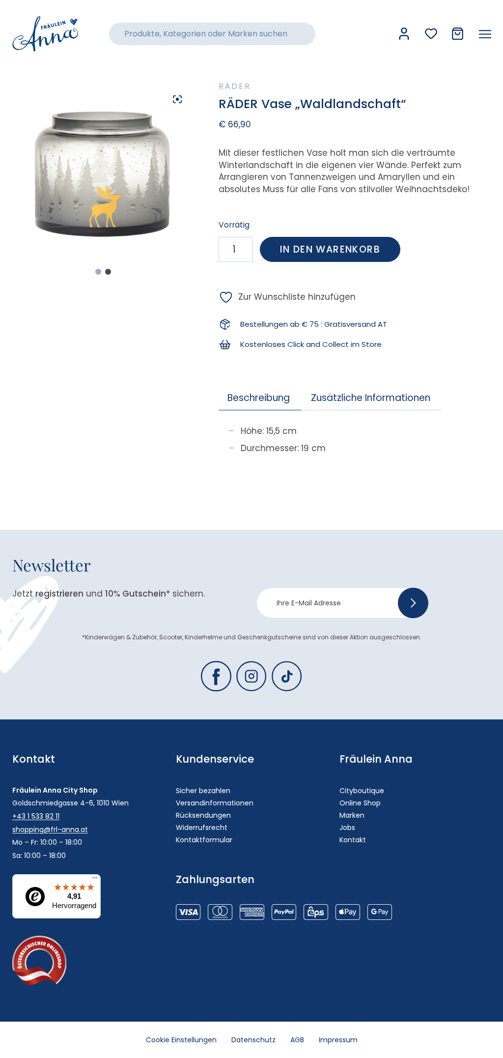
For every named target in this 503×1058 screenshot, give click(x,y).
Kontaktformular (204, 839)
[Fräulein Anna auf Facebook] (216, 676)
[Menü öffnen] (485, 34)
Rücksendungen (203, 815)
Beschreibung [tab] (258, 397)
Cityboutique (361, 790)
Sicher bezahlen (203, 790)
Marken (351, 815)
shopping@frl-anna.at (50, 829)
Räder (235, 86)
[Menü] (95, 880)
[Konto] (404, 34)
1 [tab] (98, 272)
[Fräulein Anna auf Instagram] (251, 676)
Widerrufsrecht (201, 827)
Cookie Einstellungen (181, 1040)
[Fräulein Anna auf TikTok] (287, 676)
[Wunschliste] (431, 34)
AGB (297, 1040)
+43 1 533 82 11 (35, 816)
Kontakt (352, 839)
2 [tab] (108, 272)
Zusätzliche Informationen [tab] (370, 397)
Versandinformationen (214, 803)
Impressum (338, 1040)
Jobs (347, 827)
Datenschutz (253, 1040)
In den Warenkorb (330, 249)
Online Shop (360, 803)
